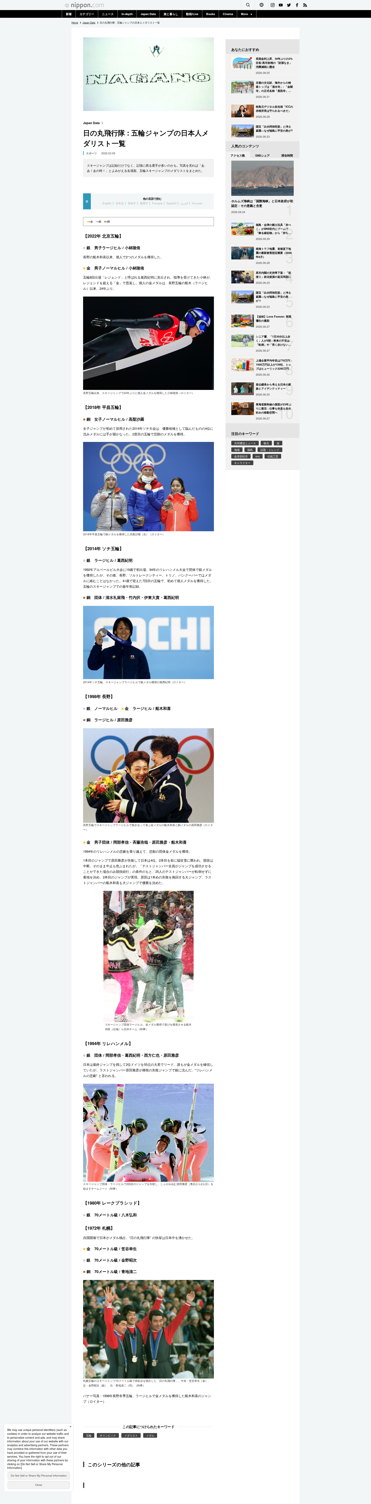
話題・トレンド (269, 450)
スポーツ (91, 153)
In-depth (127, 14)
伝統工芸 (272, 456)
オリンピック (108, 1435)
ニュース (108, 14)
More (246, 14)
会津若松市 (241, 456)
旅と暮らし (171, 14)
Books (210, 14)
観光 (266, 443)
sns (257, 456)
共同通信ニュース (245, 443)
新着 (69, 14)
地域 (237, 450)
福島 (250, 450)
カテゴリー (87, 14)
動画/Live (192, 14)
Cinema (228, 14)
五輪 (88, 1435)
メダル (150, 1435)
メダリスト (131, 1435)
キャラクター (242, 463)
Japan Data (148, 14)
